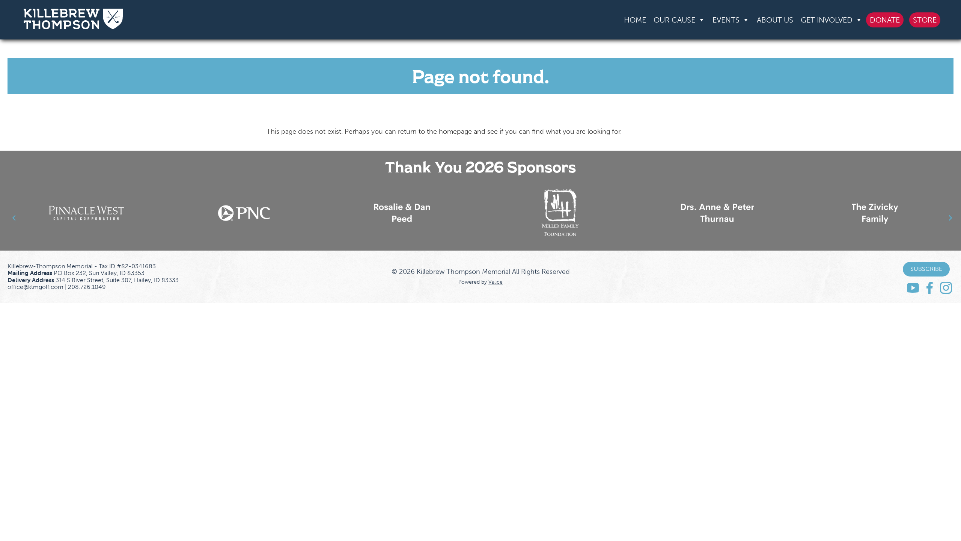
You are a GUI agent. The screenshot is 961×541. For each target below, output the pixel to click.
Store (925, 19)
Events (726, 19)
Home (635, 19)
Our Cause (674, 19)
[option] (86, 213)
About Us (775, 19)
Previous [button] (10, 213)
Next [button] (936, 213)
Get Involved (827, 19)
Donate (885, 19)
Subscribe (926, 268)
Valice (495, 281)
